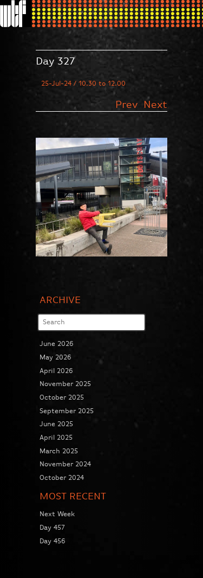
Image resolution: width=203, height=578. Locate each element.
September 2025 (67, 411)
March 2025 (59, 451)
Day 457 (52, 527)
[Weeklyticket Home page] (15, 13)
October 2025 (62, 397)
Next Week (57, 514)
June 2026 (57, 344)
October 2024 (62, 477)
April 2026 (56, 371)
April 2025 (56, 437)
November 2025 (65, 384)
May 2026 (55, 357)
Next (155, 105)
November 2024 (65, 464)
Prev (128, 105)
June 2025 (56, 424)
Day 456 (53, 541)
